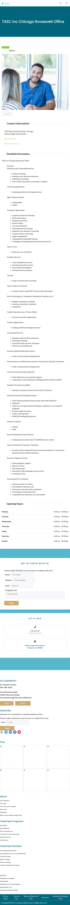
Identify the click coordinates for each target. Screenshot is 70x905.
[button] (61, 3)
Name (8, 575)
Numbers (9, 580)
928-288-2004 (6, 687)
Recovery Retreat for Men (31, 897)
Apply (7, 703)
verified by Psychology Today (60, 897)
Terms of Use (16, 897)
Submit (11, 603)
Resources (45, 897)
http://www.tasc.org (12, 144)
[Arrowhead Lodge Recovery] (6, 3)
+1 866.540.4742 (35, 633)
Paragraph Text (11, 590)
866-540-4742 (10, 139)
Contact (23, 703)
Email (7, 586)
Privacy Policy (5, 897)
